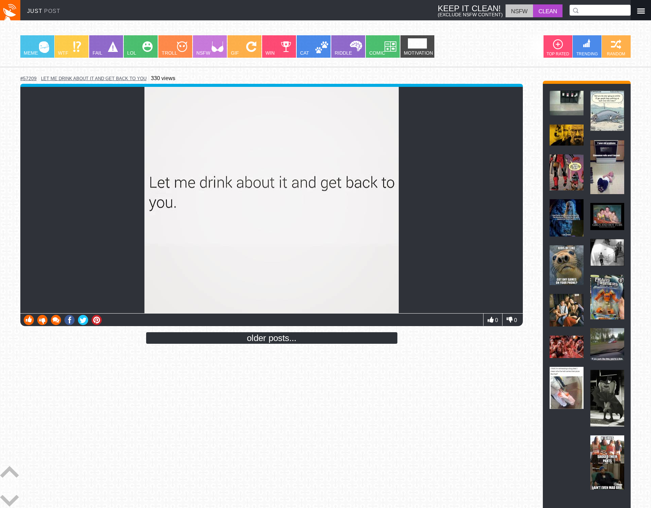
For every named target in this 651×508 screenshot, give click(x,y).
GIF (235, 53)
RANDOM (616, 54)
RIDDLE (343, 53)
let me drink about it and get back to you (93, 78)
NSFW (203, 53)
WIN (270, 53)
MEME (31, 53)
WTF (63, 53)
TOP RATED (558, 54)
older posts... (271, 338)
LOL (131, 53)
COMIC (377, 53)
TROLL (169, 53)
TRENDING (587, 54)
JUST (43, 11)
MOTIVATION (418, 53)
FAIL (97, 53)
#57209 (28, 78)
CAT (304, 53)
